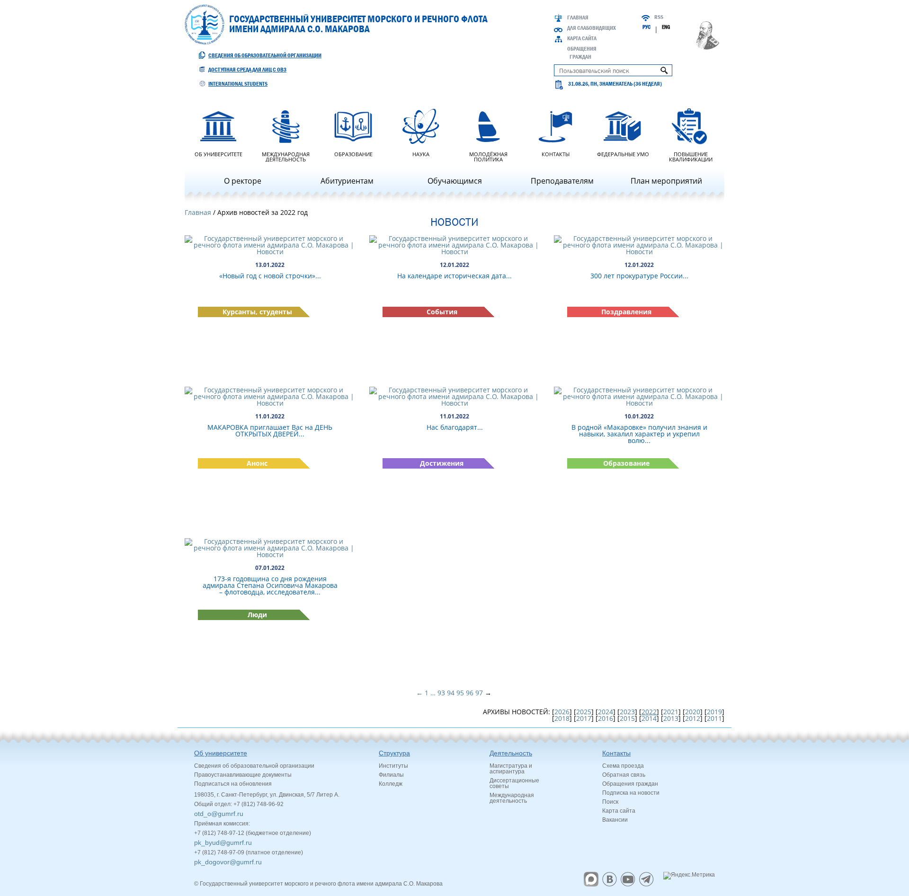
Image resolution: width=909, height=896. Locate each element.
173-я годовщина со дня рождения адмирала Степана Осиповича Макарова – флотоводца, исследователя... (270, 585)
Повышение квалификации (691, 156)
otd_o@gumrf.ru (218, 813)
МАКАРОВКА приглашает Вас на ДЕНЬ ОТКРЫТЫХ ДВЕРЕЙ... (269, 430)
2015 (627, 718)
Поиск (610, 801)
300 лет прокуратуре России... (639, 275)
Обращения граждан (630, 784)
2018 (562, 718)
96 (469, 692)
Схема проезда (623, 766)
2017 (583, 718)
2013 (670, 718)
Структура (394, 753)
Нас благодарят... (455, 427)
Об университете (218, 154)
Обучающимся (455, 181)
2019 (714, 711)
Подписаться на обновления (233, 784)
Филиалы (391, 775)
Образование (353, 154)
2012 (692, 718)
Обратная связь (623, 775)
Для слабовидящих (591, 28)
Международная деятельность (286, 156)
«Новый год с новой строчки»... (270, 275)
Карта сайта (582, 38)
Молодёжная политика (488, 156)
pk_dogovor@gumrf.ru (228, 862)
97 (479, 692)
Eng (666, 27)
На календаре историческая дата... (454, 275)
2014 (649, 718)
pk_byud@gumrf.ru (223, 842)
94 (450, 692)
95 (460, 692)
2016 (605, 718)
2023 (627, 711)
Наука (420, 154)
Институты (393, 766)
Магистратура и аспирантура (511, 769)
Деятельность (511, 753)
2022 (649, 711)
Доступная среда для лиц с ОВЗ (247, 69)
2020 (692, 711)
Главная (577, 17)
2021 (670, 711)
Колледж (390, 784)
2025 (583, 711)
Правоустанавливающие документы (243, 775)
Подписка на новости (630, 793)
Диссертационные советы (514, 783)
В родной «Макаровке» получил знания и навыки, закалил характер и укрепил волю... (639, 434)
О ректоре (242, 181)
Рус (646, 27)
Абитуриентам (347, 181)
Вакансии (615, 819)
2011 (714, 718)
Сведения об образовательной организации (264, 55)
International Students (237, 83)
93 (441, 692)
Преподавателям (562, 181)
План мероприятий (666, 181)
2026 (562, 711)
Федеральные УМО (623, 154)
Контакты (556, 154)
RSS (658, 17)
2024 (605, 711)
